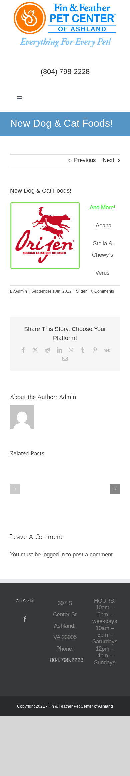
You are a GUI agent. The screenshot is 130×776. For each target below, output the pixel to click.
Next (108, 160)
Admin (21, 291)
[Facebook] (25, 619)
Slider (81, 291)
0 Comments (102, 291)
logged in (53, 554)
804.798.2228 (66, 660)
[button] (15, 489)
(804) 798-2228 (65, 71)
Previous (85, 160)
